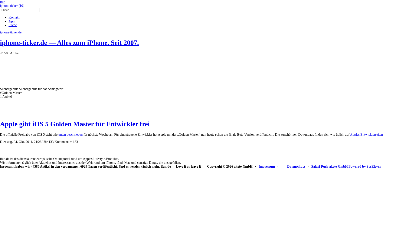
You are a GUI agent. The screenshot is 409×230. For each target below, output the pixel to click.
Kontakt (14, 17)
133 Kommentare (60, 142)
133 (75, 142)
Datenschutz (296, 166)
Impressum (267, 166)
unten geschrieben (70, 134)
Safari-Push (319, 166)
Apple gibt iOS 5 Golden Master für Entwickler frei (75, 124)
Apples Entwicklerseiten (366, 134)
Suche (13, 25)
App (11, 21)
